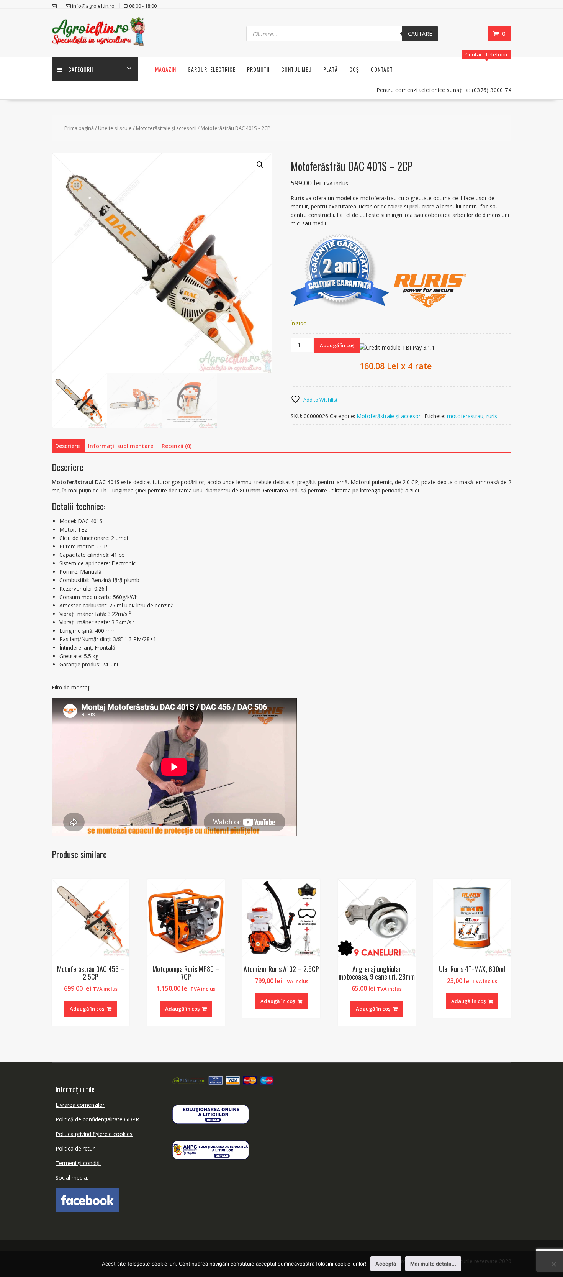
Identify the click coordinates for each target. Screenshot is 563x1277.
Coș (354, 69)
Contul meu (296, 69)
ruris (491, 416)
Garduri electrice (212, 69)
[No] (553, 1264)
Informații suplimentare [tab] (120, 446)
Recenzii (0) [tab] (176, 446)
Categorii (80, 69)
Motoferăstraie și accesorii (166, 128)
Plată (330, 69)
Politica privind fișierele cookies (94, 1133)
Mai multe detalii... (433, 1264)
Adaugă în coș (337, 345)
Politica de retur (75, 1148)
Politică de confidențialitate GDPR (97, 1119)
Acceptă (385, 1264)
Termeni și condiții (78, 1163)
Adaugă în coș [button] (87, 1008)
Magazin (165, 69)
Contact (382, 69)
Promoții (258, 69)
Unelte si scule (115, 128)
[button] (260, 165)
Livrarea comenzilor (80, 1104)
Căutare (420, 33)
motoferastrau (465, 416)
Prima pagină (79, 128)
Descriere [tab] (67, 446)
